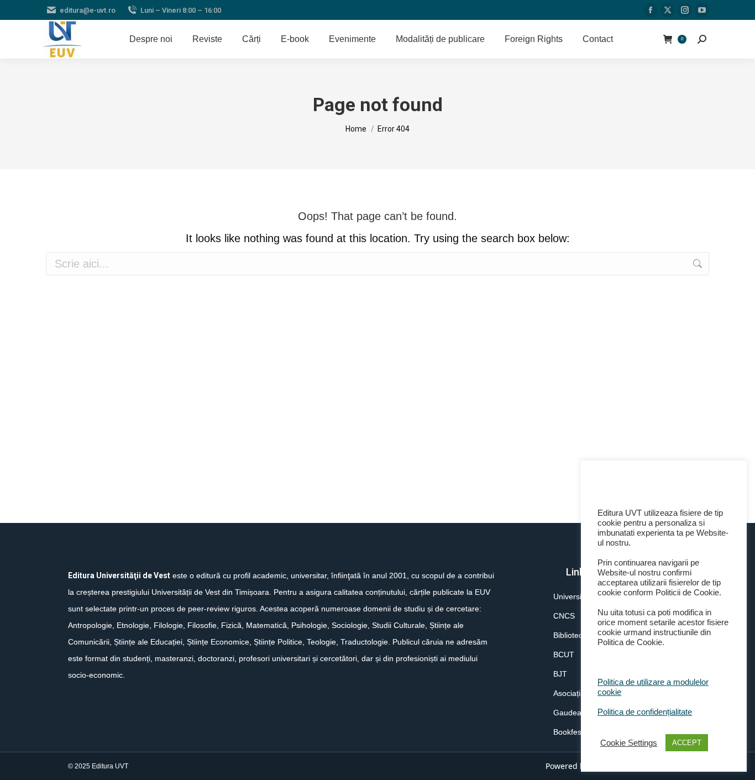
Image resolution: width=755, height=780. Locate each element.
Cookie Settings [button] (628, 743)
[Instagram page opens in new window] (685, 10)
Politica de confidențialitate (644, 712)
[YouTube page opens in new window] (702, 10)
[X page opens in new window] (667, 10)
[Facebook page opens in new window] (650, 10)
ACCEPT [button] (686, 743)
